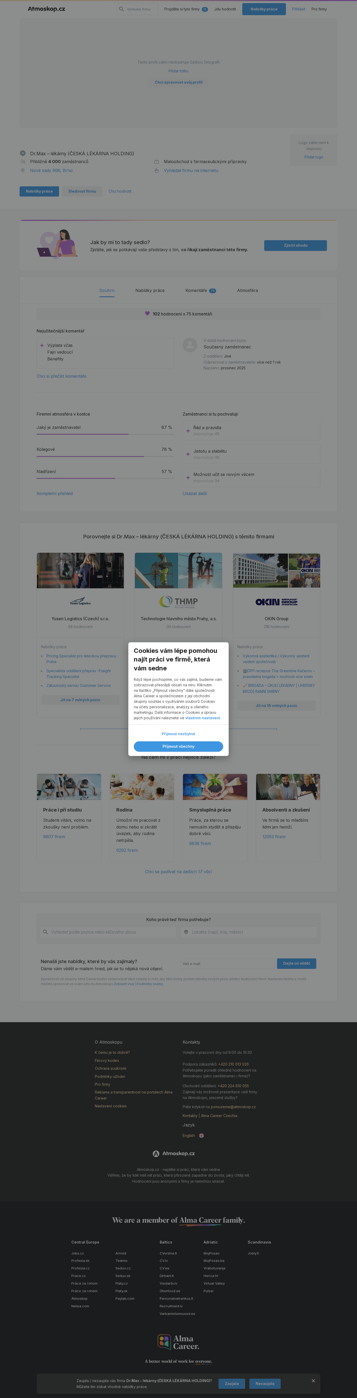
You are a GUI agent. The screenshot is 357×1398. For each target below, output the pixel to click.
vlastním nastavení (202, 718)
